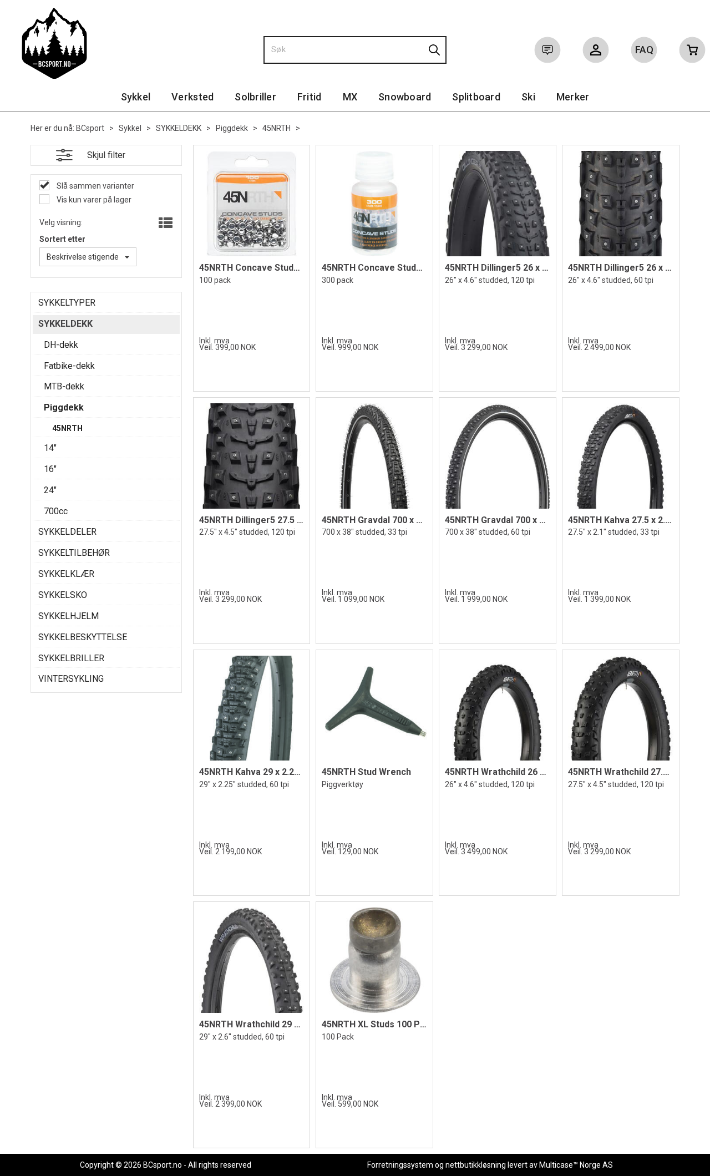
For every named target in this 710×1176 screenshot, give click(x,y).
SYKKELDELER (67, 531)
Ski (528, 97)
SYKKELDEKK (178, 128)
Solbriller (255, 97)
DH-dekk (61, 344)
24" (50, 490)
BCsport (90, 128)
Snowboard (404, 97)
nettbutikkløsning (475, 1164)
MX (350, 97)
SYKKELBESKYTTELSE (82, 637)
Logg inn (596, 52)
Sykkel (136, 97)
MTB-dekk (64, 386)
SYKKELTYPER (66, 302)
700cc (56, 511)
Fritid (309, 97)
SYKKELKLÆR (66, 574)
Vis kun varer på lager (93, 199)
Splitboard (476, 97)
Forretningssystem (400, 1164)
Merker (573, 97)
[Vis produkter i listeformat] (164, 224)
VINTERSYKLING (71, 678)
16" (50, 469)
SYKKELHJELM (68, 616)
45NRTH (276, 128)
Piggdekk (232, 128)
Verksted (192, 97)
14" (50, 448)
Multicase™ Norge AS (576, 1164)
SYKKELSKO (62, 595)
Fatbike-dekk (69, 366)
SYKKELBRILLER (71, 658)
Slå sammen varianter (94, 185)
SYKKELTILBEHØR (74, 553)
